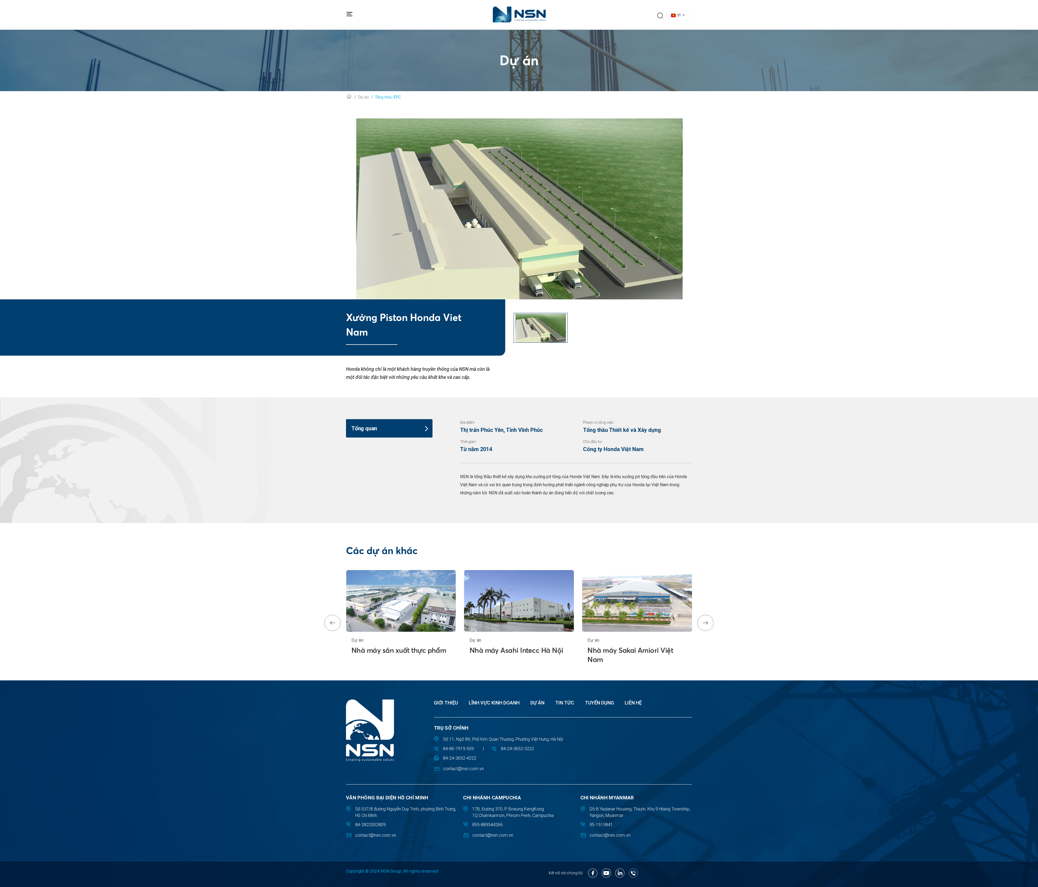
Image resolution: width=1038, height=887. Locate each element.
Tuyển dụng (599, 703)
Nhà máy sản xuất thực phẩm (398, 650)
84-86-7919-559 (458, 748)
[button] (680, 15)
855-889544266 (487, 824)
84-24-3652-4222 (459, 758)
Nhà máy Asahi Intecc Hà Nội (516, 650)
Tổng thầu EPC (388, 97)
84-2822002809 (370, 824)
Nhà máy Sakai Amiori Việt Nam (630, 655)
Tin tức (564, 703)
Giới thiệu (446, 703)
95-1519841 (601, 824)
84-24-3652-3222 (517, 748)
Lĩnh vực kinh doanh (494, 703)
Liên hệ (633, 703)
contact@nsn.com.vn (463, 768)
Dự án (363, 97)
